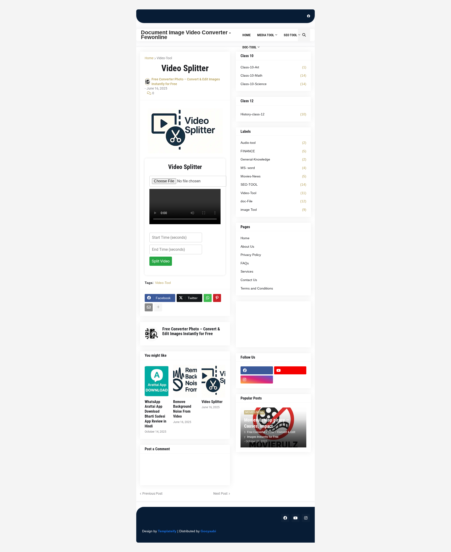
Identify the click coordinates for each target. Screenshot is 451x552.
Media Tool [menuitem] (265, 35)
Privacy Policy (251, 255)
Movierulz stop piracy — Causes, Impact (266, 423)
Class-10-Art (273, 67)
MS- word (273, 168)
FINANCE (273, 151)
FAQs (245, 263)
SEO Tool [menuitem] (290, 35)
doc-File (273, 201)
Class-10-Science (273, 84)
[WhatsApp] (208, 298)
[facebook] (308, 16)
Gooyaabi (208, 531)
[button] (304, 35)
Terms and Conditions (257, 288)
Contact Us (249, 280)
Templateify (167, 531)
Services (247, 271)
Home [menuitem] (246, 35)
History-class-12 (273, 114)
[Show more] (158, 307)
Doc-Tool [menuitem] (249, 47)
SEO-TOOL (273, 184)
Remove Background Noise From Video (182, 409)
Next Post (220, 493)
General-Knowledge (273, 159)
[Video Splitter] (213, 381)
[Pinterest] (217, 298)
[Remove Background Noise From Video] (185, 381)
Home (149, 58)
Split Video (161, 261)
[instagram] (257, 380)
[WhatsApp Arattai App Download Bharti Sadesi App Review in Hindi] (156, 381)
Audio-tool (273, 143)
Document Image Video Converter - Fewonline (186, 34)
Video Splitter (212, 401)
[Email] (149, 307)
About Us (247, 246)
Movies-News (273, 176)
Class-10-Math (273, 75)
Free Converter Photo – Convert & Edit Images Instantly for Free (191, 331)
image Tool (273, 209)
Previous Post (152, 493)
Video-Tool (164, 58)
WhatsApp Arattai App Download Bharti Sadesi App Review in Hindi (155, 413)
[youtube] (290, 370)
